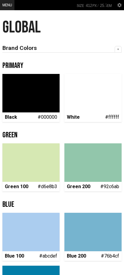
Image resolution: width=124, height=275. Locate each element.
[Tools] (119, 5)
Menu (7, 4)
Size (80, 5)
